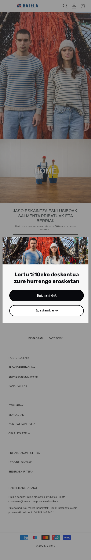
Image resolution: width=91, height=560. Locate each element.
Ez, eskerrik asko (47, 310)
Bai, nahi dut (47, 295)
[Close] (83, 242)
